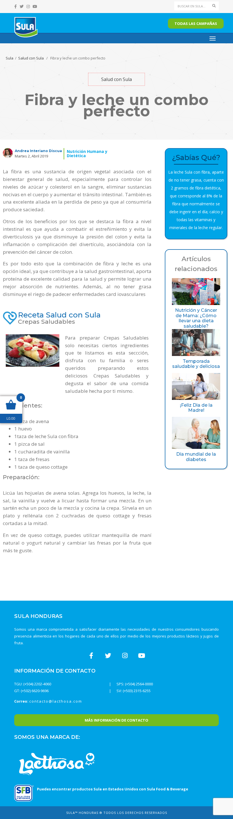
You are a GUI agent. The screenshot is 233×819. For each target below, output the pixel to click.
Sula (9, 58)
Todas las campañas (195, 23)
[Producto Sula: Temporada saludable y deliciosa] (196, 342)
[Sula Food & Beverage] (24, 792)
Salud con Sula (31, 58)
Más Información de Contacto (116, 720)
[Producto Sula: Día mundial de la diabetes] (196, 433)
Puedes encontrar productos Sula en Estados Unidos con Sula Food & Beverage (112, 789)
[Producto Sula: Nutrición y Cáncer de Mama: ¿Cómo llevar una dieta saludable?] (196, 291)
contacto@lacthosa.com (55, 701)
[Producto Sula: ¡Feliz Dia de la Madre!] (196, 386)
